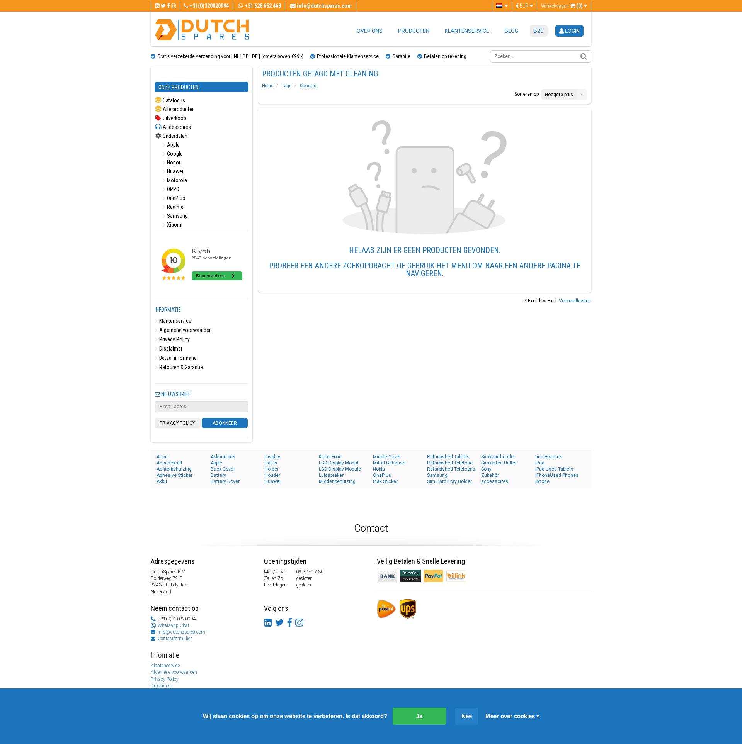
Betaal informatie (177, 358)
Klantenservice (467, 31)
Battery (218, 475)
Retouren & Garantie (180, 367)
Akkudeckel (223, 456)
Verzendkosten (575, 300)
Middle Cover (387, 456)
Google (174, 154)
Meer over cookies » (512, 716)
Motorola (176, 180)
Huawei (174, 171)
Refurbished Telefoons (451, 469)
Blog (511, 31)
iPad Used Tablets (554, 469)
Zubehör (490, 475)
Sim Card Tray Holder (449, 481)
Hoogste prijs (559, 94)
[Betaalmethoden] (411, 575)
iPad (540, 463)
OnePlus (175, 198)
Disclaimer (170, 349)
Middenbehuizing (337, 481)
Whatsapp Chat (173, 625)
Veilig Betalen (396, 561)
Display (272, 456)
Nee (466, 716)
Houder (272, 475)
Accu (162, 456)
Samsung (177, 216)
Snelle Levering (443, 561)
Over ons (370, 31)
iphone (542, 481)
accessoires (494, 481)
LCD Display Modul (338, 463)
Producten (413, 31)
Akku (162, 481)
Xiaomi (174, 225)
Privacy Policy (174, 339)
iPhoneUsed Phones (557, 475)
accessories (548, 456)
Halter (271, 463)
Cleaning (308, 85)
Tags (286, 85)
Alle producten (178, 109)
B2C (539, 31)
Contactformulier (175, 638)
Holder (272, 469)
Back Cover (223, 469)
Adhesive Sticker (174, 475)
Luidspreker (331, 475)
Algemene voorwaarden (185, 330)
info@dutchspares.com (181, 632)
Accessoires (176, 127)
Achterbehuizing (174, 469)
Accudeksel (169, 463)
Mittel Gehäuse (389, 463)
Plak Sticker (385, 481)
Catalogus (173, 100)
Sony (486, 469)
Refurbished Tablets (448, 456)
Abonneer (225, 423)
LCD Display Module (340, 469)
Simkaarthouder (498, 456)
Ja (419, 716)
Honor (173, 162)
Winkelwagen (562, 6)
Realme (175, 207)
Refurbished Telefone (450, 463)
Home (267, 85)
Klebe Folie (330, 456)
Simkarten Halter (499, 463)
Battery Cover (225, 481)
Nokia (379, 469)
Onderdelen (174, 136)
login (572, 31)
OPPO (172, 189)
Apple (173, 145)
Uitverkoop (174, 118)
